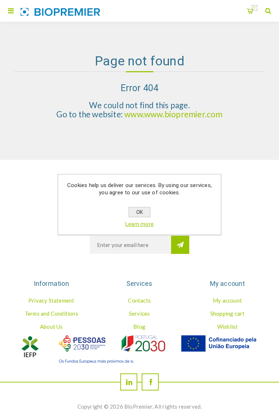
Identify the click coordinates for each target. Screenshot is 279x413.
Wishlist (227, 326)
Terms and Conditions (51, 313)
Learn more (139, 224)
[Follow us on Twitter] (128, 381)
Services (139, 313)
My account (227, 300)
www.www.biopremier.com (173, 114)
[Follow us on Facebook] (150, 381)
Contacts (139, 300)
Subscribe (180, 245)
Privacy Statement (51, 300)
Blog (139, 326)
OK (139, 212)
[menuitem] (51, 300)
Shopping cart (254, 7)
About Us (51, 326)
